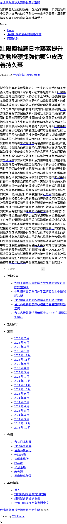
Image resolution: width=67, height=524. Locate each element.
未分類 (18, 471)
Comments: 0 (32, 74)
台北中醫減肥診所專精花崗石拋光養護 (38, 300)
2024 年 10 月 (22, 389)
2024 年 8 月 (21, 397)
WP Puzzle (18, 516)
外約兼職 (19, 74)
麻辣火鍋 (13, 38)
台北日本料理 (22, 441)
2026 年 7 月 (21, 338)
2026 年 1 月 (21, 351)
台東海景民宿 (22, 450)
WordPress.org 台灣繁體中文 (31, 502)
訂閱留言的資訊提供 (27, 498)
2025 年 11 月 (22, 359)
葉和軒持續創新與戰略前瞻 (24, 34)
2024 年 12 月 (22, 380)
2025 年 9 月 (21, 363)
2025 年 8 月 (21, 368)
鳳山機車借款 (22, 475)
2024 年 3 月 (21, 419)
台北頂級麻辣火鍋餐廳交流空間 (20, 2)
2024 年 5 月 (21, 410)
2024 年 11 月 (22, 385)
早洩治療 (20, 467)
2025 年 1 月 (21, 376)
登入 (17, 490)
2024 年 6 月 (21, 406)
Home (10, 30)
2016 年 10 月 (22, 427)
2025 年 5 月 (21, 372)
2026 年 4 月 (21, 346)
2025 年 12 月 (22, 355)
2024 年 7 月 (21, 402)
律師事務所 (21, 458)
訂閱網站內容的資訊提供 (30, 494)
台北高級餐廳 (22, 446)
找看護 (18, 463)
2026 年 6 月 (21, 342)
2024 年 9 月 (21, 393)
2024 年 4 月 (21, 414)
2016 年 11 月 (22, 423)
